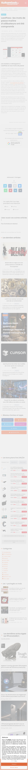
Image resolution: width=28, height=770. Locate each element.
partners (9, 739)
